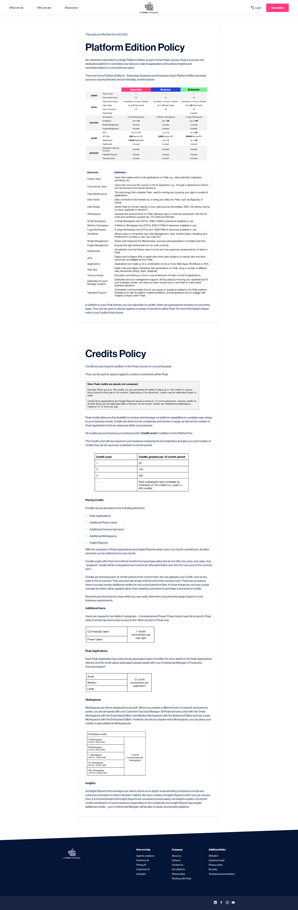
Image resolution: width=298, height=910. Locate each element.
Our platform (178, 869)
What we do (16, 7)
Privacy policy (216, 864)
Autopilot (141, 874)
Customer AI (142, 869)
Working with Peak (181, 878)
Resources (71, 7)
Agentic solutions (145, 855)
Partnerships (178, 874)
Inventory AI (142, 860)
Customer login (217, 860)
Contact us (177, 864)
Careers (176, 860)
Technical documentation (222, 874)
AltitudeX (213, 855)
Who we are (44, 7)
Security (213, 869)
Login (258, 7)
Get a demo (277, 7)
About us (176, 855)
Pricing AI (141, 864)
